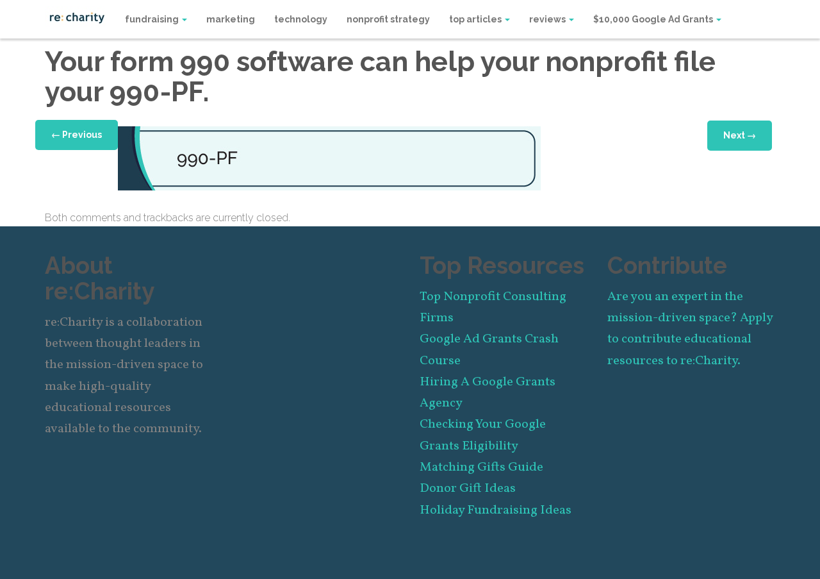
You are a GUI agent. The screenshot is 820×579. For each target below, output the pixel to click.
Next (739, 135)
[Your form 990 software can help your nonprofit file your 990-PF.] (329, 157)
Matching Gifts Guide (481, 467)
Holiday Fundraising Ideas (495, 510)
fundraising (153, 19)
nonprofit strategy (388, 19)
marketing (230, 19)
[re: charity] (77, 17)
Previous (76, 135)
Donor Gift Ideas (468, 489)
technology (300, 19)
